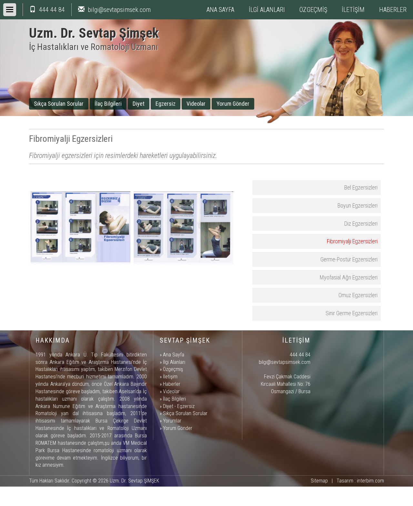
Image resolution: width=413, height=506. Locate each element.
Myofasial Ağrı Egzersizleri (349, 277)
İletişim (170, 377)
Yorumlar (172, 421)
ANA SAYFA (220, 10)
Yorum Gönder (233, 103)
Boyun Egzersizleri (357, 205)
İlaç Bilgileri (108, 103)
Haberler (171, 384)
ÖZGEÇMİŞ (313, 10)
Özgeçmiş (173, 369)
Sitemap (319, 481)
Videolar (196, 103)
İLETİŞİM (353, 10)
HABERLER (393, 10)
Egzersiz (166, 103)
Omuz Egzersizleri (358, 295)
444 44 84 (52, 10)
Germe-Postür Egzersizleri (349, 259)
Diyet (139, 103)
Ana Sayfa (173, 355)
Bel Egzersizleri (361, 187)
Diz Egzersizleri (361, 223)
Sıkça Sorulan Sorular (59, 103)
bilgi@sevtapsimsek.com (119, 10)
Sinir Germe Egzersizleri (352, 313)
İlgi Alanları (174, 362)
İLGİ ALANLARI (267, 10)
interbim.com (370, 481)
